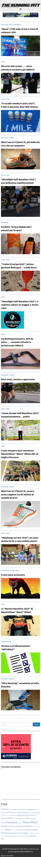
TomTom (22, 836)
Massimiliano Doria (8, 826)
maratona (11, 822)
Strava (8, 836)
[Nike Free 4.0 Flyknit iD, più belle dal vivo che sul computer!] (20, 160)
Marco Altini (20, 823)
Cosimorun (14, 815)
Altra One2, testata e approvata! (18, 379)
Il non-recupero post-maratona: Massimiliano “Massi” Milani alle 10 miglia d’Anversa (19, 454)
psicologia (24, 833)
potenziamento (13, 833)
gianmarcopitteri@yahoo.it (23, 851)
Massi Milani (30, 822)
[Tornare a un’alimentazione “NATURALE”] (20, 663)
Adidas (15, 809)
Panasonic (12, 830)
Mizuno (34, 826)
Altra (19, 809)
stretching (13, 836)
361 (10, 809)
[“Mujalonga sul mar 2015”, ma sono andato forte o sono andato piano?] (20, 555)
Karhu (3, 822)
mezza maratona (24, 826)
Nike (7, 829)
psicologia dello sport (33, 833)
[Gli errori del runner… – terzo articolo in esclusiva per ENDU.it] (20, 84)
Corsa (3, 99)
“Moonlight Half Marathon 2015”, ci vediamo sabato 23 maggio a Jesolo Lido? (19, 305)
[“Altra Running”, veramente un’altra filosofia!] (20, 701)
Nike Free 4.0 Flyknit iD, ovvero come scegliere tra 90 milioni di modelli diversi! (17, 494)
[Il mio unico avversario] (20, 589)
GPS (10, 818)
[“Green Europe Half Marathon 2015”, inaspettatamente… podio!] (20, 431)
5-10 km (5, 809)
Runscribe (3, 836)
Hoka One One (21, 818)
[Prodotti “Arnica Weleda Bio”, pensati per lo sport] (20, 244)
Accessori (4, 24)
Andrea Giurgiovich (27, 809)
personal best (19, 830)
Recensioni (17, 24)
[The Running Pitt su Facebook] (14, 854)
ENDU (34, 815)
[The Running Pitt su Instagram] (17, 854)
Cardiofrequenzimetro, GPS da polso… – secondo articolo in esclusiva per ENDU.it (17, 342)
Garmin (4, 818)
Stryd (17, 836)
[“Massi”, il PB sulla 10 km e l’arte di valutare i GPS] (20, 46)
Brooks (14, 813)
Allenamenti (5, 570)
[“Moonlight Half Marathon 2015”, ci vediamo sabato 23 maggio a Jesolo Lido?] (12, 320)
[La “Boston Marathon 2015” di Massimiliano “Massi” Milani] (20, 626)
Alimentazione (6, 641)
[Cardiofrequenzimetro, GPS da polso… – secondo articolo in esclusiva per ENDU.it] (20, 360)
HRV (27, 818)
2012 (12, 809)
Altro (11, 24)
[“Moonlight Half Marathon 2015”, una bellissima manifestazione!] (20, 202)
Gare (7, 99)
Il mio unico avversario (13, 574)
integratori (33, 818)
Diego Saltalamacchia (25, 815)
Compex (30, 812)
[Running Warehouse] (20, 15)
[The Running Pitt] (20, 5)
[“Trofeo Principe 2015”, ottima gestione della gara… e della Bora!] (20, 282)
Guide (14, 818)
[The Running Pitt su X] (15, 854)
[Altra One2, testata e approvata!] (20, 393)
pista (27, 829)
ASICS (9, 812)
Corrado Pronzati (5, 815)
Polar (31, 830)
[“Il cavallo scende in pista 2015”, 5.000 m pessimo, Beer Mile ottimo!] (20, 122)
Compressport (36, 813)
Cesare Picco (22, 812)
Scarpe (11, 138)
